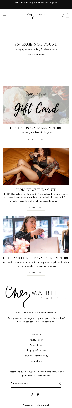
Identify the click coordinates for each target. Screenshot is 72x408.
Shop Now (36, 208)
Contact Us (36, 139)
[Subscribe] (59, 384)
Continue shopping (36, 54)
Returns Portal (36, 361)
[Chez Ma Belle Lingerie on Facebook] (38, 394)
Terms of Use (36, 345)
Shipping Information (36, 350)
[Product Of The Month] (36, 166)
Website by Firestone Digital (36, 404)
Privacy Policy (36, 339)
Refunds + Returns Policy (36, 355)
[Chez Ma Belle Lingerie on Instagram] (31, 394)
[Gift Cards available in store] (36, 105)
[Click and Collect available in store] (36, 234)
